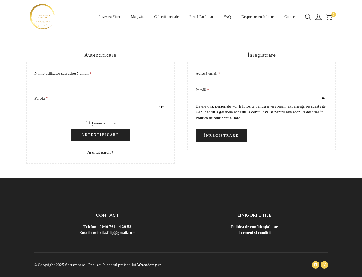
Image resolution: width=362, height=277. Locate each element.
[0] (329, 17)
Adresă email (217, 72)
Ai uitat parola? (100, 152)
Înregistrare (221, 135)
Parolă (50, 97)
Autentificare (100, 135)
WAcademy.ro (149, 265)
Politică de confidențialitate (218, 118)
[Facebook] (315, 265)
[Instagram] (324, 265)
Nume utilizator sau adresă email (72, 72)
